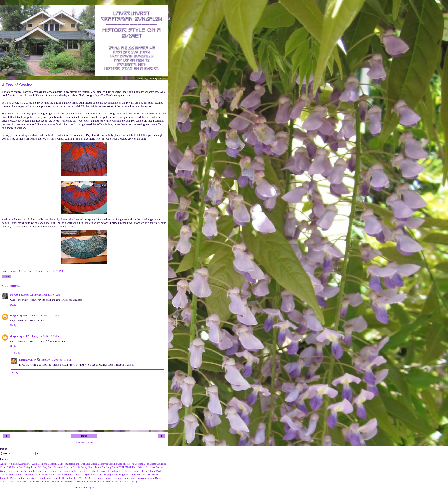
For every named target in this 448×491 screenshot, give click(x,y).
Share (6, 276)
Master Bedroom (41, 474)
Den (21, 467)
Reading (48, 477)
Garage (3, 470)
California (103, 463)
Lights (123, 470)
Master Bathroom (24, 474)
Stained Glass (6, 481)
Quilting (21, 477)
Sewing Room (112, 477)
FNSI (121, 467)
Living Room (148, 470)
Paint (93, 474)
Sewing (14, 270)
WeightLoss (58, 481)
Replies (17, 353)
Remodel (57, 477)
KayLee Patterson (19, 294)
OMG (79, 474)
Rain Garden (32, 477)
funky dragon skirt (63, 219)
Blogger (90, 487)
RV (75, 477)
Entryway (58, 467)
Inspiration (68, 470)
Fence (98, 467)
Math (53, 474)
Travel (36, 481)
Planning (131, 474)
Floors (114, 467)
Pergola (123, 474)
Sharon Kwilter (27, 359)
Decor (15, 467)
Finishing (106, 467)
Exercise (68, 467)
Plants (140, 474)
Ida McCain (56, 470)
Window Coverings (73, 481)
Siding (133, 477)
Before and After (76, 463)
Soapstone (142, 477)
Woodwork (99, 481)
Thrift (24, 481)
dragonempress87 (19, 315)
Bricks (94, 463)
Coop (146, 463)
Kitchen (93, 470)
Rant (41, 477)
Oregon (86, 474)
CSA (9, 467)
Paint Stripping (103, 474)
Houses (46, 470)
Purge (13, 477)
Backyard (42, 463)
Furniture (150, 467)
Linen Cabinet (134, 470)
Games (159, 467)
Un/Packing (45, 481)
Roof (70, 477)
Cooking (139, 463)
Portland (156, 474)
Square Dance (26, 270)
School (92, 477)
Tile (30, 481)
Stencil (17, 481)
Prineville (5, 477)
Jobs (86, 470)
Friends (141, 467)
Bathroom (63, 463)
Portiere (147, 474)
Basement (52, 463)
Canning (112, 463)
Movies (60, 474)
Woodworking (112, 481)
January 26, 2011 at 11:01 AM (45, 294)
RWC (80, 477)
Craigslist (161, 463)
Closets (130, 463)
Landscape (102, 470)
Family (76, 467)
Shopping (124, 477)
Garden (11, 470)
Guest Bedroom (34, 470)
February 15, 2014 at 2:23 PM (45, 315)
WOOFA (124, 481)
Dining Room (30, 467)
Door (50, 467)
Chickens (121, 463)
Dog (45, 467)
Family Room (87, 467)
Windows (88, 481)
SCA (86, 477)
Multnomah (70, 474)
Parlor (115, 474)
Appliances (13, 463)
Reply (13, 304)
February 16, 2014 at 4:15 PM (56, 359)
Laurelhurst (114, 470)
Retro (65, 477)
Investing (78, 470)
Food (134, 467)
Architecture (25, 463)
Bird (88, 463)
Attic (34, 463)
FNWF (128, 467)
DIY (40, 467)
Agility (3, 463)
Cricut (3, 467)
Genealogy (21, 470)
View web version (84, 442)
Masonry (10, 474)
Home (84, 436)
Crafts (153, 463)
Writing (133, 481)
